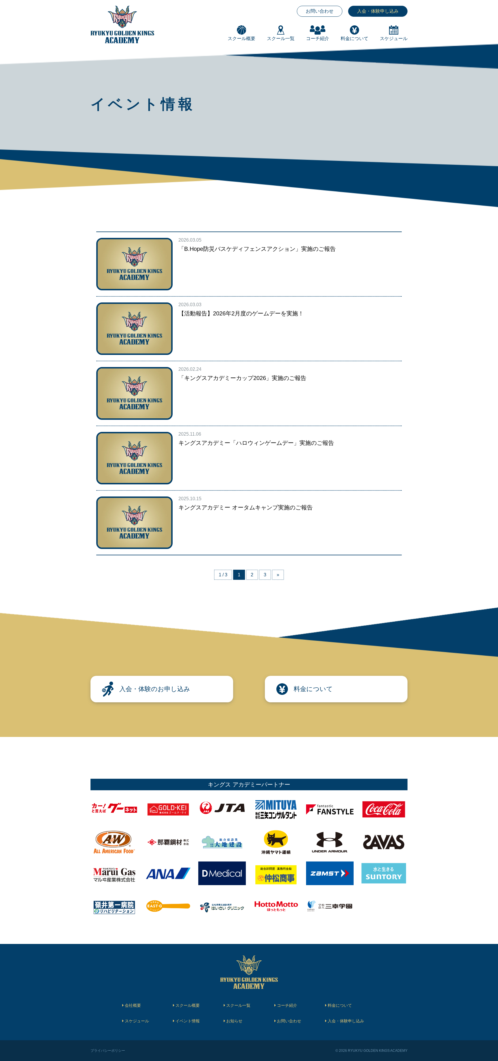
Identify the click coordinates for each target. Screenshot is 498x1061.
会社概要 (133, 1005)
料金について (340, 1005)
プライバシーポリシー (107, 1050)
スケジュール (137, 1021)
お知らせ (234, 1021)
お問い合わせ (319, 11)
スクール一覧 (238, 1005)
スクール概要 (188, 1005)
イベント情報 (188, 1021)
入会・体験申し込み (378, 11)
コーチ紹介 (287, 1005)
